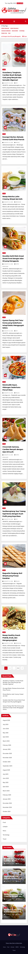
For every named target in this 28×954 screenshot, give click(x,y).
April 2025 (6, 786)
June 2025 (6, 778)
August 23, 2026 (8, 392)
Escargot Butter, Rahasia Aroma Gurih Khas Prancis (13, 878)
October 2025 (6, 761)
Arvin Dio (18, 202)
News (4, 830)
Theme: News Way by (11, 943)
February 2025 (7, 795)
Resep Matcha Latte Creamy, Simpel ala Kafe (13, 896)
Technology (6, 835)
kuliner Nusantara (14, 28)
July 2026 (5, 724)
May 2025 (5, 782)
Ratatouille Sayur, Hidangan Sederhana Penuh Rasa (11, 387)
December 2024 (7, 803)
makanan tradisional (5, 30)
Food (4, 69)
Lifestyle (5, 826)
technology (21, 30)
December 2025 (7, 753)
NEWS (17, 947)
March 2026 (6, 741)
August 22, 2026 (8, 581)
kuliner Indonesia (5, 28)
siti (17, 83)
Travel (4, 839)
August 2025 (6, 770)
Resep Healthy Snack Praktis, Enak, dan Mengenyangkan (11, 637)
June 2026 (6, 728)
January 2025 (6, 799)
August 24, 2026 (8, 142)
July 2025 (5, 774)
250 (18, 668)
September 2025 (7, 766)
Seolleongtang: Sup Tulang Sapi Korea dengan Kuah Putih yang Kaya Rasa (13, 513)
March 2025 (6, 790)
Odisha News (19, 943)
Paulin (17, 142)
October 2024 (6, 811)
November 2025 (7, 757)
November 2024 (7, 807)
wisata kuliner (15, 30)
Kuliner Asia (4, 33)
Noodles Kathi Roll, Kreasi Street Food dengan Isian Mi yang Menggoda (13, 258)
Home (4, 947)
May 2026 (5, 732)
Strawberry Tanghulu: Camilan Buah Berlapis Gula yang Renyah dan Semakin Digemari (13, 682)
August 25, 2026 (8, 83)
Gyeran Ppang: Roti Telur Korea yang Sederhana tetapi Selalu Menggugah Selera (13, 707)
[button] (25, 21)
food (9, 33)
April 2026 (6, 737)
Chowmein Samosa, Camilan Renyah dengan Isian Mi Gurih (12, 449)
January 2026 (6, 749)
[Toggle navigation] (14, 21)
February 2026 (7, 745)
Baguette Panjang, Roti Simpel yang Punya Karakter (12, 575)
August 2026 (6, 720)
